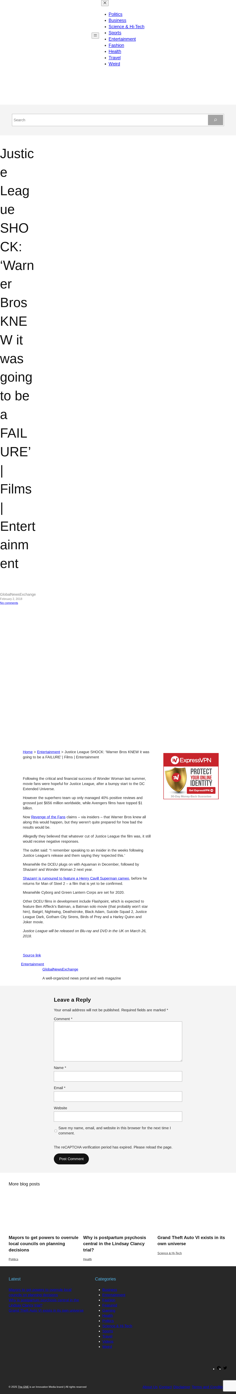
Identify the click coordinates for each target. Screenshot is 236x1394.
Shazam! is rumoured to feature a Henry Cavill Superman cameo (76, 878)
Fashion (108, 1300)
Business (109, 1290)
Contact (165, 1387)
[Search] (215, 120)
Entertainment (48, 752)
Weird (107, 1347)
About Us (150, 1387)
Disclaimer (181, 1387)
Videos (107, 1341)
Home (28, 752)
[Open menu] (95, 36)
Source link (32, 955)
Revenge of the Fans (48, 817)
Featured (109, 1305)
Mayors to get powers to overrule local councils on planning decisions (43, 1243)
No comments (9, 603)
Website (60, 1108)
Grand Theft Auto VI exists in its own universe (191, 1240)
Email (59, 1088)
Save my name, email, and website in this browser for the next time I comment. (114, 1130)
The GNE (23, 1386)
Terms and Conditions (209, 1387)
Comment (63, 1019)
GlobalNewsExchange (60, 969)
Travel (107, 1336)
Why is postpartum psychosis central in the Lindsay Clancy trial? (114, 1243)
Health (87, 1259)
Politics (13, 1259)
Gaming (108, 1310)
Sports (107, 1331)
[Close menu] (105, 3)
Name (60, 1068)
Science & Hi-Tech (169, 1253)
